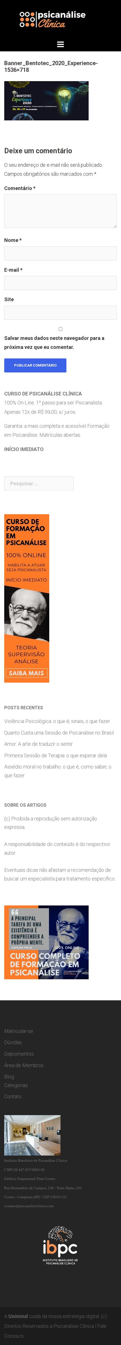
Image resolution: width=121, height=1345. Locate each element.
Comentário (19, 188)
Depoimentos (19, 1054)
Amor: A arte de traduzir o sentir (38, 744)
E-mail (13, 270)
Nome (13, 240)
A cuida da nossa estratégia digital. (52, 1316)
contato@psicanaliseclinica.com (29, 1206)
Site (9, 299)
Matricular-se (18, 1031)
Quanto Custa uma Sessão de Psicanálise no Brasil (59, 733)
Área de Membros (24, 1065)
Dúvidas (13, 1042)
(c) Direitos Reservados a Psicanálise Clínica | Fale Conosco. (55, 1326)
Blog (9, 1076)
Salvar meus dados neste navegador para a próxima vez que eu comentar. (54, 342)
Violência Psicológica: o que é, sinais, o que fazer (57, 721)
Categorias (16, 1085)
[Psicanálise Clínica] (60, 19)
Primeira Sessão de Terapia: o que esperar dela (55, 755)
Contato (12, 1096)
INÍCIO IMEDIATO (24, 449)
